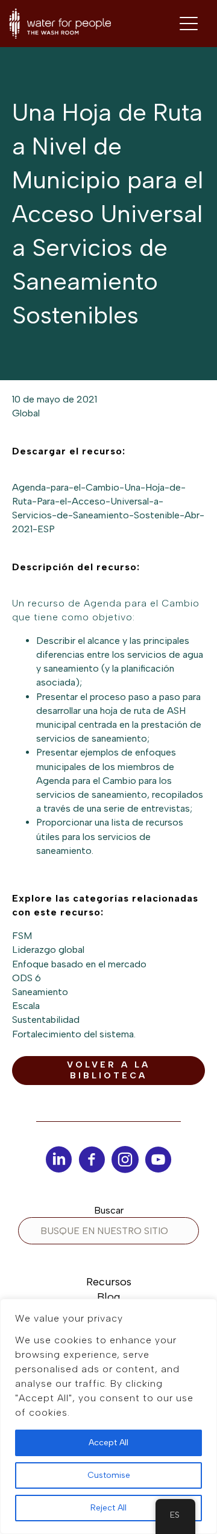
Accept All (108, 1442)
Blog (108, 1296)
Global (26, 413)
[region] (108, 1416)
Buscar (109, 1210)
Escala (26, 1005)
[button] (108, 1070)
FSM (22, 935)
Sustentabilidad (46, 1019)
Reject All (108, 1508)
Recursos (108, 1281)
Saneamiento (40, 992)
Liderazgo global (48, 949)
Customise (108, 1475)
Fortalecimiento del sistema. (74, 1034)
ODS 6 (26, 978)
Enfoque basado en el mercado (79, 964)
